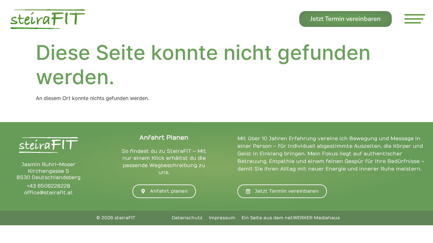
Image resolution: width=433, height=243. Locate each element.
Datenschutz (187, 218)
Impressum (222, 218)
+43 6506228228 (48, 186)
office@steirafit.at (48, 193)
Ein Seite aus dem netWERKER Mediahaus (291, 218)
